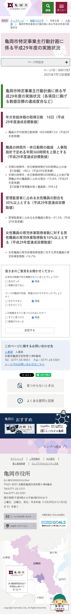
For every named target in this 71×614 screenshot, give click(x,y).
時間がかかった (16, 321)
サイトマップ (17, 459)
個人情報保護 (18, 464)
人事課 (9, 352)
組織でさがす (37, 21)
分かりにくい (15, 305)
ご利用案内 (35, 459)
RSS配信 (50, 459)
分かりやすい (15, 301)
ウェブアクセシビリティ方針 (45, 464)
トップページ (17, 21)
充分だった (14, 281)
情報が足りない (16, 285)
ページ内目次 (36, 62)
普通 (37, 281)
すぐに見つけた (16, 317)
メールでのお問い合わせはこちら (24, 364)
